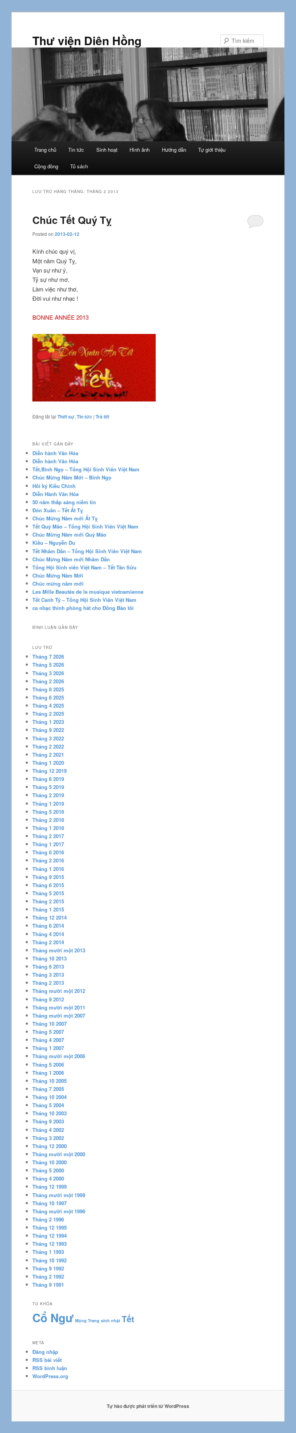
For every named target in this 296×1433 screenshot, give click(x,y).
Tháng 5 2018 (48, 811)
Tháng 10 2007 (49, 1023)
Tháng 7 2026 (48, 656)
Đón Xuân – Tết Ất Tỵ (57, 510)
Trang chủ (45, 149)
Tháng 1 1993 (48, 1251)
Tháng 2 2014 (48, 942)
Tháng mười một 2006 (58, 1056)
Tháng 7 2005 (48, 1089)
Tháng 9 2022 (48, 729)
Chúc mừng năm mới (58, 583)
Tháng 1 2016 (48, 868)
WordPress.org (50, 1376)
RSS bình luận (49, 1368)
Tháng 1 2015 (48, 909)
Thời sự (65, 416)
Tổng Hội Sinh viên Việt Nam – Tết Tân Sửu (84, 567)
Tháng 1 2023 (48, 721)
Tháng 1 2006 (48, 1072)
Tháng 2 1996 (48, 1219)
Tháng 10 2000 (49, 1162)
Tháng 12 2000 (49, 1146)
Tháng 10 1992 (49, 1260)
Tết (128, 1319)
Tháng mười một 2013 (58, 950)
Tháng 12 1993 (49, 1243)
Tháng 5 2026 (48, 664)
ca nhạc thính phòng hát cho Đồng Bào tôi (83, 607)
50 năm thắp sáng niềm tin (64, 502)
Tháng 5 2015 (48, 893)
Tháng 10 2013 (49, 958)
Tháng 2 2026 (48, 681)
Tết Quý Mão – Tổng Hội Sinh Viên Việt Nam (85, 526)
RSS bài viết (47, 1360)
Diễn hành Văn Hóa (55, 453)
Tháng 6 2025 (48, 697)
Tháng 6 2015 (48, 885)
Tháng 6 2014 (48, 925)
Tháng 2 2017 (48, 836)
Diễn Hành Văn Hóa (55, 494)
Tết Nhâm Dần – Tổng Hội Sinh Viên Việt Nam (87, 551)
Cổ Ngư (53, 1317)
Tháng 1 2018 (48, 828)
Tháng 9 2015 (48, 877)
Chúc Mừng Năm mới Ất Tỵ (65, 518)
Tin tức (76, 149)
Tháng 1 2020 (48, 762)
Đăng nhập (45, 1351)
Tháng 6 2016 (48, 852)
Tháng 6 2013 (48, 966)
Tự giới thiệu (211, 149)
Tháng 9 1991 (48, 1284)
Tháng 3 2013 (48, 974)
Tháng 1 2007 (48, 1048)
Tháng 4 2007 (48, 1039)
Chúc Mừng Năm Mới (57, 575)
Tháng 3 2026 (48, 673)
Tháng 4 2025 (48, 705)
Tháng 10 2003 (49, 1113)
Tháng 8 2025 (48, 689)
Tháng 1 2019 (48, 803)
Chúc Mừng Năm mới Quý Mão (69, 534)
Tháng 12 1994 (49, 1235)
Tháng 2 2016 (48, 860)
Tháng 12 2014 (49, 917)
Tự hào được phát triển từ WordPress (148, 1406)
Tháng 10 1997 (49, 1203)
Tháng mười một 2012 (58, 990)
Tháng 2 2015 (48, 901)
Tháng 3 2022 (48, 738)
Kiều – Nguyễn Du (53, 542)
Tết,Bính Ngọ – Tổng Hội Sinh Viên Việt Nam (86, 469)
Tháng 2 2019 (48, 795)
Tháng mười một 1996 (58, 1211)
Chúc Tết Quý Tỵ (71, 220)
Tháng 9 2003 (48, 1121)
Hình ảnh (140, 149)
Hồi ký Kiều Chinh (54, 486)
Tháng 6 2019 (48, 779)
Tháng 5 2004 (48, 1105)
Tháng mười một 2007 (58, 1015)
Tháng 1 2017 (48, 844)
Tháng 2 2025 (48, 713)
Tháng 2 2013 (48, 982)
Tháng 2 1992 (48, 1276)
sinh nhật (110, 1320)
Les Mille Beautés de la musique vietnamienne (87, 591)
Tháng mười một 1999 (58, 1195)
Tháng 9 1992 (48, 1268)
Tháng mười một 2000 (58, 1154)
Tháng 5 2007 (48, 1031)
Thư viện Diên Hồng (86, 40)
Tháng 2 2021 (48, 754)
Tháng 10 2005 (49, 1080)
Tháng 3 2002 (48, 1138)
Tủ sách (79, 166)
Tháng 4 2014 (48, 934)
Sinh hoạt (107, 149)
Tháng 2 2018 (48, 819)
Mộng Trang (87, 1320)
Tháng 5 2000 (48, 1170)
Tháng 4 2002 (48, 1129)
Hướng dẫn (174, 149)
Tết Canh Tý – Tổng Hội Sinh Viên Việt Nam (84, 599)
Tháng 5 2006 (48, 1064)
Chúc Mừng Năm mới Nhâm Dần (71, 559)
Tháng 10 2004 (49, 1097)
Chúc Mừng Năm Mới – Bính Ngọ (71, 477)
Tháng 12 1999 (49, 1186)
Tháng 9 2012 (48, 999)
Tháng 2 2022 (48, 746)
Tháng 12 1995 (49, 1227)
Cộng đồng (46, 166)
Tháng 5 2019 (48, 787)
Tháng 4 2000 (48, 1178)
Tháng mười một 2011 (58, 1007)
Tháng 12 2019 (49, 770)
